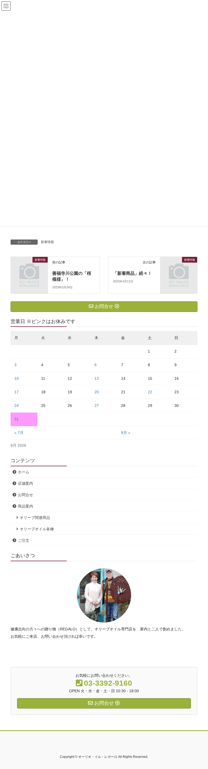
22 (150, 392)
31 (16, 419)
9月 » (125, 432)
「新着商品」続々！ (134, 273)
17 (16, 392)
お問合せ (25, 495)
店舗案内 (25, 483)
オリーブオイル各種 (37, 529)
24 (16, 405)
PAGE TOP (198, 741)
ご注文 (23, 540)
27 (97, 405)
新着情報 (47, 242)
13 (97, 378)
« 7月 (19, 432)
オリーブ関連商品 (35, 517)
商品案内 (25, 506)
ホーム (23, 472)
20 (97, 392)
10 (16, 378)
